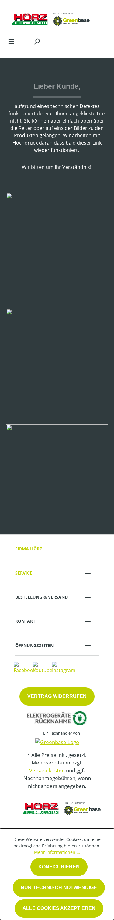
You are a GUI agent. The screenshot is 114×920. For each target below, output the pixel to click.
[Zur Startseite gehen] (51, 17)
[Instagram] (63, 667)
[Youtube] (42, 667)
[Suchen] (37, 41)
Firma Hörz (28, 549)
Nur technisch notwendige (59, 887)
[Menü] (11, 41)
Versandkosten (47, 770)
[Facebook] (25, 667)
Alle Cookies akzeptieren (58, 908)
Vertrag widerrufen (57, 696)
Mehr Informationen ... (57, 852)
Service (23, 573)
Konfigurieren (59, 866)
